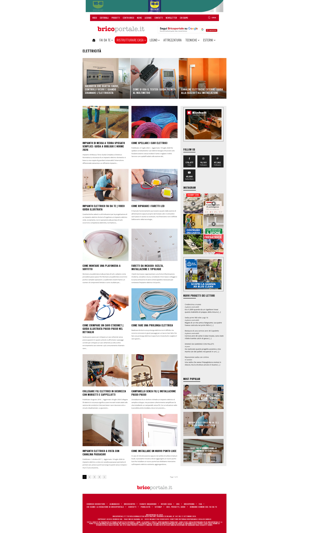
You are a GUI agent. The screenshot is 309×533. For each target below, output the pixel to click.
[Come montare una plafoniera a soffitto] (106, 245)
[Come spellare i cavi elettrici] (154, 122)
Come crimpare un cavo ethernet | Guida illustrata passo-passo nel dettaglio (103, 328)
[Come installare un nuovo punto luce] (154, 430)
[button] (212, 17)
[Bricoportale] (121, 29)
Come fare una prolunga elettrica (152, 325)
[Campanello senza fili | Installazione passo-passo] (154, 370)
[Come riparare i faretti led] (154, 185)
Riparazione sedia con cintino (197, 357)
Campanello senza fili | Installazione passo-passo (153, 392)
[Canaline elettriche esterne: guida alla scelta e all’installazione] (202, 78)
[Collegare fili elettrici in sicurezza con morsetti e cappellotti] (106, 370)
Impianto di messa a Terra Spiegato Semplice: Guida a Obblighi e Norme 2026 (104, 146)
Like (189, 156)
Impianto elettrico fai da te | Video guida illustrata (104, 207)
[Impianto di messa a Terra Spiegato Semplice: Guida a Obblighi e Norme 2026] (106, 122)
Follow (203, 156)
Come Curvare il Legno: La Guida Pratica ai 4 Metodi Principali (203, 397)
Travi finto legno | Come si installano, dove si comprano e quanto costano (203, 451)
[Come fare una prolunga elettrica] (154, 304)
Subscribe (189, 170)
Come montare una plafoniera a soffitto (102, 267)
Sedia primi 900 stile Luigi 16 (196, 317)
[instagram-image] (193, 203)
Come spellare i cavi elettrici (149, 143)
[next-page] (104, 477)
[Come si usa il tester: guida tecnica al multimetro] (154, 78)
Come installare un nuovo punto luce (153, 451)
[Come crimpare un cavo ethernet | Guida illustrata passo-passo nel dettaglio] (106, 304)
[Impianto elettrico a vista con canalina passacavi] (106, 430)
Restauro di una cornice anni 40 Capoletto (202, 331)
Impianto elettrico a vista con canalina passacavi (101, 452)
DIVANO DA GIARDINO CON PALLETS (199, 344)
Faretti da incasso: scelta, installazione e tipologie (147, 267)
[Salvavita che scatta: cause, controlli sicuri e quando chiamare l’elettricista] (106, 78)
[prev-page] (215, 389)
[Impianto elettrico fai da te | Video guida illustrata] (106, 185)
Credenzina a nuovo (193, 304)
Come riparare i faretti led (148, 206)
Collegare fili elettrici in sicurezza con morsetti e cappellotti (104, 392)
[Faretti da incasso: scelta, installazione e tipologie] (154, 245)
